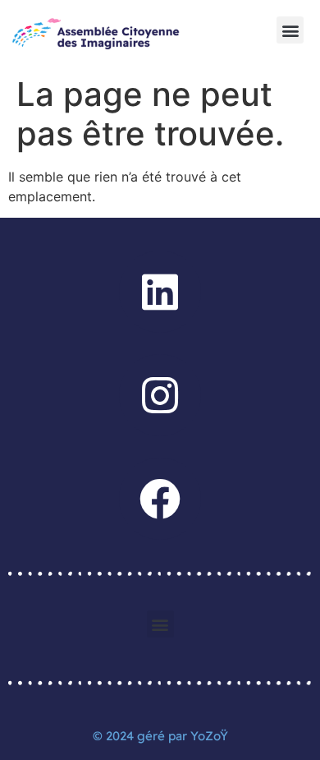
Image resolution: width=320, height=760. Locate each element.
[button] (290, 30)
